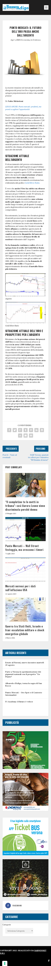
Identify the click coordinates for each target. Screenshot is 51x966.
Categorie (7, 924)
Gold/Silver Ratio (32, 182)
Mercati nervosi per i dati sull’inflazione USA (20, 588)
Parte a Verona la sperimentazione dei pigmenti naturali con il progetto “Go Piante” (23, 674)
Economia (25, 40)
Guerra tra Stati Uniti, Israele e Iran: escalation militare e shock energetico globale (24, 630)
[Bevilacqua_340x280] (26, 896)
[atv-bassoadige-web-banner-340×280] (26, 854)
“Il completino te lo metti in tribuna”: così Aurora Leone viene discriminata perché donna (25, 505)
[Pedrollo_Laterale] (26, 810)
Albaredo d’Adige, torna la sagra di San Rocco (23, 684)
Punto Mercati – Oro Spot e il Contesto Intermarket (23, 693)
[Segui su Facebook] (49, 961)
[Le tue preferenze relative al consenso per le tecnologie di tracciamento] (4, 963)
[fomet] (26, 768)
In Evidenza (36, 40)
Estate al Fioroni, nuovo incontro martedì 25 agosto (24, 663)
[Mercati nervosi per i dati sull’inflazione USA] (25, 569)
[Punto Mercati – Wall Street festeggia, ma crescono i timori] (25, 529)
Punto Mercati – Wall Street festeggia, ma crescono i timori (24, 548)
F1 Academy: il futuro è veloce (19, 701)
